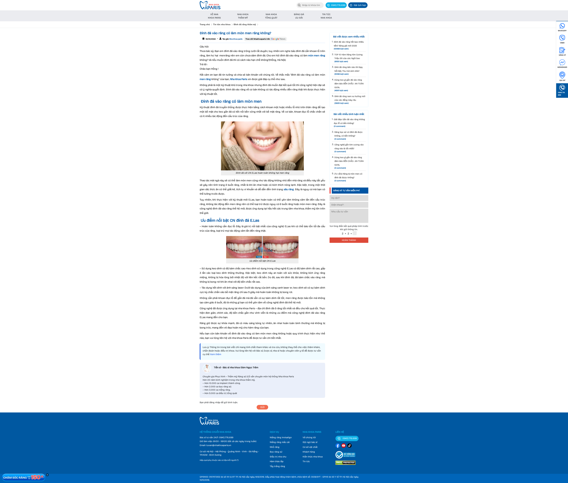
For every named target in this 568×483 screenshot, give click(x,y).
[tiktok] (349, 446)
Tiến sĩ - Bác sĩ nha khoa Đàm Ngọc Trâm (236, 367)
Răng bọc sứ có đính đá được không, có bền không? (348, 135)
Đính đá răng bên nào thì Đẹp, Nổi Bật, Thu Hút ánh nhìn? (348, 70)
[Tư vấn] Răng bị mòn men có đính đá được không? (348, 177)
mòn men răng (316, 55)
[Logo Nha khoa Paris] (209, 424)
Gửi (262, 407)
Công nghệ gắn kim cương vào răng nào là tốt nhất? (349, 148)
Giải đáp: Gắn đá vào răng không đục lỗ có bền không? (349, 122)
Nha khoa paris (235, 39)
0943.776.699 (226, 437)
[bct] (345, 459)
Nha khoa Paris (238, 79)
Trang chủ (205, 24)
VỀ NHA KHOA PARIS (214, 16)
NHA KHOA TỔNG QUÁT (271, 16)
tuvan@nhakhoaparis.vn (218, 445)
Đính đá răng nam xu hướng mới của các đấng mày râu (349, 99)
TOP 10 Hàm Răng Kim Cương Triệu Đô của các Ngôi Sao (348, 58)
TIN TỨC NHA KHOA (326, 16)
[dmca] (345, 465)
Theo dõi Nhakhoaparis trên (257, 39)
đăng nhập (214, 402)
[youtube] (343, 446)
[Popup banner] (23, 477)
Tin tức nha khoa (221, 24)
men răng (205, 79)
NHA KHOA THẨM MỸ (242, 16)
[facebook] (337, 446)
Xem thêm (215, 354)
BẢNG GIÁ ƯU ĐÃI (299, 16)
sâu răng (289, 189)
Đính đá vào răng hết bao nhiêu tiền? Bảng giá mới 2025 (349, 45)
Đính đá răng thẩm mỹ (245, 24)
